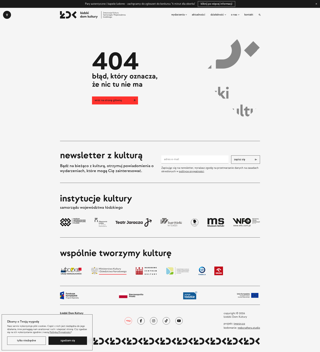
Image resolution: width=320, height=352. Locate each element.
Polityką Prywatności (60, 332)
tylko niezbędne (26, 340)
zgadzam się (67, 340)
